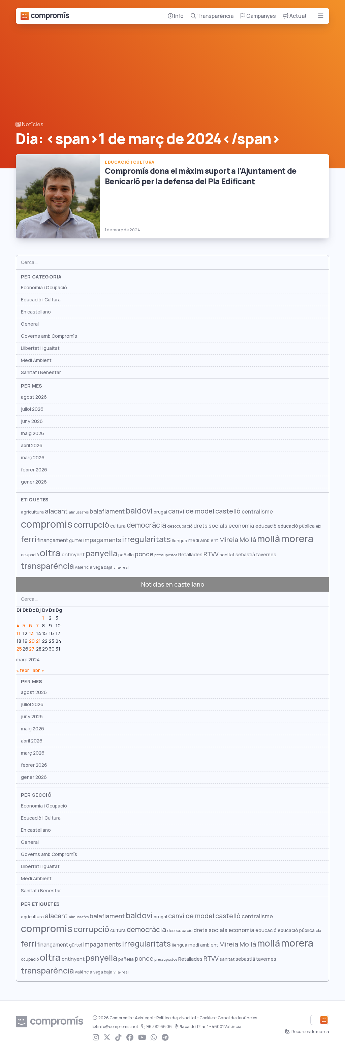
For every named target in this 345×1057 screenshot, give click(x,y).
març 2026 (32, 458)
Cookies (207, 1018)
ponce (144, 554)
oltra (50, 553)
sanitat (227, 555)
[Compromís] (45, 16)
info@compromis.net (117, 1026)
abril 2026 (31, 445)
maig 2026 (32, 433)
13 (31, 633)
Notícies (32, 124)
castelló (228, 511)
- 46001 (210, 1026)
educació (266, 526)
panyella (101, 553)
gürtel (75, 540)
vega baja (103, 567)
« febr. (23, 670)
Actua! (297, 16)
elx (318, 526)
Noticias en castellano (172, 584)
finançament (52, 540)
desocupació (179, 526)
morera (297, 538)
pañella (126, 555)
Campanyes (260, 16)
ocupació (30, 555)
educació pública (296, 526)
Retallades (190, 554)
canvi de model (191, 511)
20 (32, 641)
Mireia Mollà (237, 539)
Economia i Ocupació (44, 288)
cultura (118, 526)
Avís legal (144, 1018)
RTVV (211, 554)
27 (31, 649)
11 (19, 633)
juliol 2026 (32, 409)
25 (19, 649)
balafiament (107, 511)
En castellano (36, 312)
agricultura (32, 512)
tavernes (266, 555)
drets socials (210, 525)
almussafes (79, 512)
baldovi (139, 510)
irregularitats (146, 539)
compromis (46, 524)
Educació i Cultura (41, 300)
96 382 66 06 (159, 1026)
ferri (28, 539)
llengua (179, 540)
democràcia (146, 525)
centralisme (257, 511)
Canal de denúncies (237, 1018)
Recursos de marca (310, 1031)
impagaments (102, 540)
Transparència (214, 16)
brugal (160, 512)
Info (178, 16)
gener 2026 (34, 482)
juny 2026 (32, 421)
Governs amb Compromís (49, 336)
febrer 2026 (34, 470)
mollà (268, 539)
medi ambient (203, 540)
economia (241, 525)
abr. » (38, 670)
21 (38, 641)
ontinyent (73, 554)
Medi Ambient (36, 360)
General (30, 324)
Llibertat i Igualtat (40, 348)
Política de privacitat (176, 1018)
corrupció (91, 525)
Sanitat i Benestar (41, 372)
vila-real (121, 567)
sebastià (245, 555)
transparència (47, 566)
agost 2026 (34, 397)
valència (83, 567)
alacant (56, 511)
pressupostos (165, 555)
